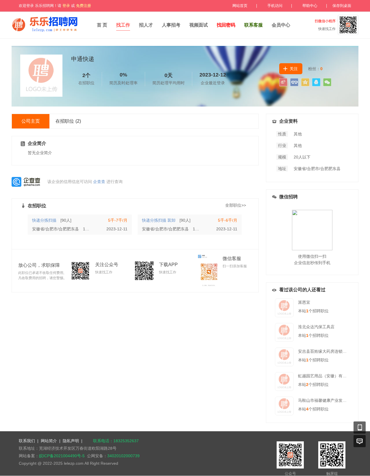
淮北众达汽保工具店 (316, 326)
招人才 (146, 25)
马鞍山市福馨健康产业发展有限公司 (330, 400)
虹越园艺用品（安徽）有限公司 (326, 376)
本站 (303, 311)
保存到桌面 (341, 5)
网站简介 (49, 440)
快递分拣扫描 (44, 220)
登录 (66, 5)
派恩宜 (304, 302)
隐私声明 (71, 440)
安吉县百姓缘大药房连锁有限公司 (328, 351)
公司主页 (30, 121)
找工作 (123, 25)
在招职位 (68, 121)
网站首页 (239, 5)
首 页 (102, 25)
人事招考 (171, 25)
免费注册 (83, 5)
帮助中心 (309, 5)
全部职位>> (235, 205)
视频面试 (198, 25)
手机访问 (274, 5)
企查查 (99, 181)
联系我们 (27, 440)
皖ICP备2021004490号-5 (62, 455)
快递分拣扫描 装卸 (158, 220)
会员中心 (281, 25)
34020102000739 (123, 455)
